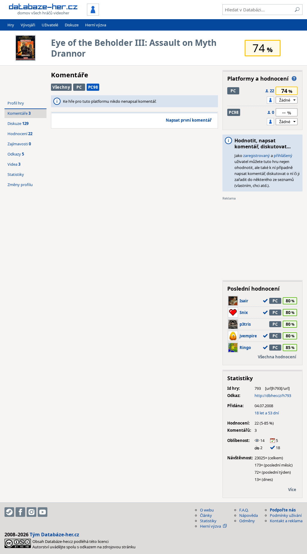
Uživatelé (50, 25)
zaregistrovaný (256, 155)
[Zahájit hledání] (297, 9)
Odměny (247, 520)
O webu (207, 510)
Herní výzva (95, 25)
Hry (10, 25)
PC (79, 87)
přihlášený (283, 155)
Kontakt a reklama (286, 520)
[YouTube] (42, 512)
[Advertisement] (262, 238)
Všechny (61, 87)
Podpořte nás (283, 510)
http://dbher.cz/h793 (273, 395)
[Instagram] (31, 512)
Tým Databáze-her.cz (54, 534)
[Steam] (9, 512)
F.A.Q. (244, 510)
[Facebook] (20, 512)
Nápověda (248, 515)
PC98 (93, 87)
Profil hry (15, 103)
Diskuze (72, 25)
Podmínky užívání (286, 515)
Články (206, 515)
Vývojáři (28, 25)
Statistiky (15, 174)
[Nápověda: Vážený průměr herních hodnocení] (294, 78)
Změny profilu (20, 184)
